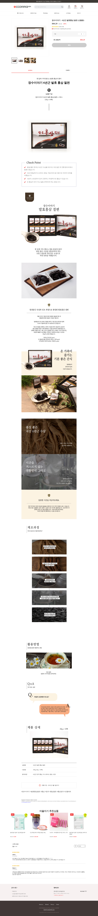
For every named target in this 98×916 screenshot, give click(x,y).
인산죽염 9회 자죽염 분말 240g (37, 832)
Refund (47, 904)
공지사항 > (14, 887)
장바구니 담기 (19, 836)
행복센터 (56, 887)
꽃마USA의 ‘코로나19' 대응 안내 (20, 896)
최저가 (79, 13)
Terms (57, 904)
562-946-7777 (83, 891)
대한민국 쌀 (33, 13)
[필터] (75, 846)
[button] (55, 26)
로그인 (69, 8)
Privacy (52, 904)
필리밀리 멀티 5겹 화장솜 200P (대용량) (78, 833)
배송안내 (14, 891)
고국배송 (68, 13)
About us (41, 904)
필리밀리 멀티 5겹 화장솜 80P (17, 832)
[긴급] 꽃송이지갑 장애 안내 (19, 893)
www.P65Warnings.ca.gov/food (25, 802)
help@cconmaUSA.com (49, 909)
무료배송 (45, 13)
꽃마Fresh (56, 13)
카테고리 (21, 13)
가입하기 (75, 8)
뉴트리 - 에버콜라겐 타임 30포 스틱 (59, 832)
